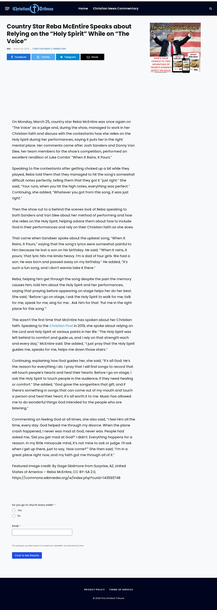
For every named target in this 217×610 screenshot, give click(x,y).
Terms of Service (121, 589)
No (19, 515)
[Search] (210, 8)
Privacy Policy (94, 589)
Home (83, 8)
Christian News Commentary (116, 8)
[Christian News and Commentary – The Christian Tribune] (33, 8)
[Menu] (7, 8)
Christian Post (61, 325)
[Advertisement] (73, 90)
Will (8, 48)
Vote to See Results (27, 555)
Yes (19, 510)
